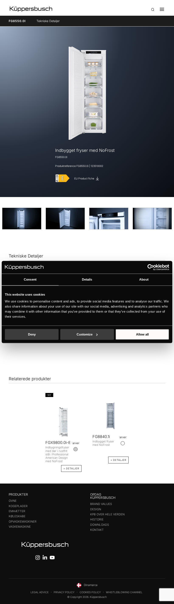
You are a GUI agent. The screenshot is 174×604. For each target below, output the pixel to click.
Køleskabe (17, 516)
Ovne (13, 500)
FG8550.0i (17, 21)
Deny (32, 334)
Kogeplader (18, 506)
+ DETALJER (71, 468)
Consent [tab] (30, 279)
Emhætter (17, 511)
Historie (97, 519)
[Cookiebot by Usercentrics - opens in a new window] (150, 267)
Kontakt (97, 529)
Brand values (101, 504)
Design (95, 509)
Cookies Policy (90, 592)
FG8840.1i (101, 436)
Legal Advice (40, 592)
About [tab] (144, 279)
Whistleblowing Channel (124, 592)
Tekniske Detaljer (48, 21)
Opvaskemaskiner (22, 521)
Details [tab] (87, 279)
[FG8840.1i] (111, 416)
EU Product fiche (84, 178)
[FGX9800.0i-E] (63, 422)
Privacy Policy (64, 592)
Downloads (99, 524)
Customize (85, 334)
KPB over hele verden (107, 514)
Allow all (142, 334)
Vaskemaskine (20, 526)
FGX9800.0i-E (58, 442)
